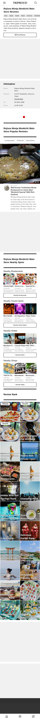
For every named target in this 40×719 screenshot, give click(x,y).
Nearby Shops (20, 384)
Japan (11, 16)
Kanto (17, 16)
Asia (5, 16)
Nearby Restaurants (20, 295)
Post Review (21, 35)
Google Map (18, 99)
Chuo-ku (29, 16)
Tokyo (23, 16)
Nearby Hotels (20, 355)
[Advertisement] (20, 59)
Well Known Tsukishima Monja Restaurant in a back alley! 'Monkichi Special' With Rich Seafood (23, 192)
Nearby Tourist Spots (20, 325)
